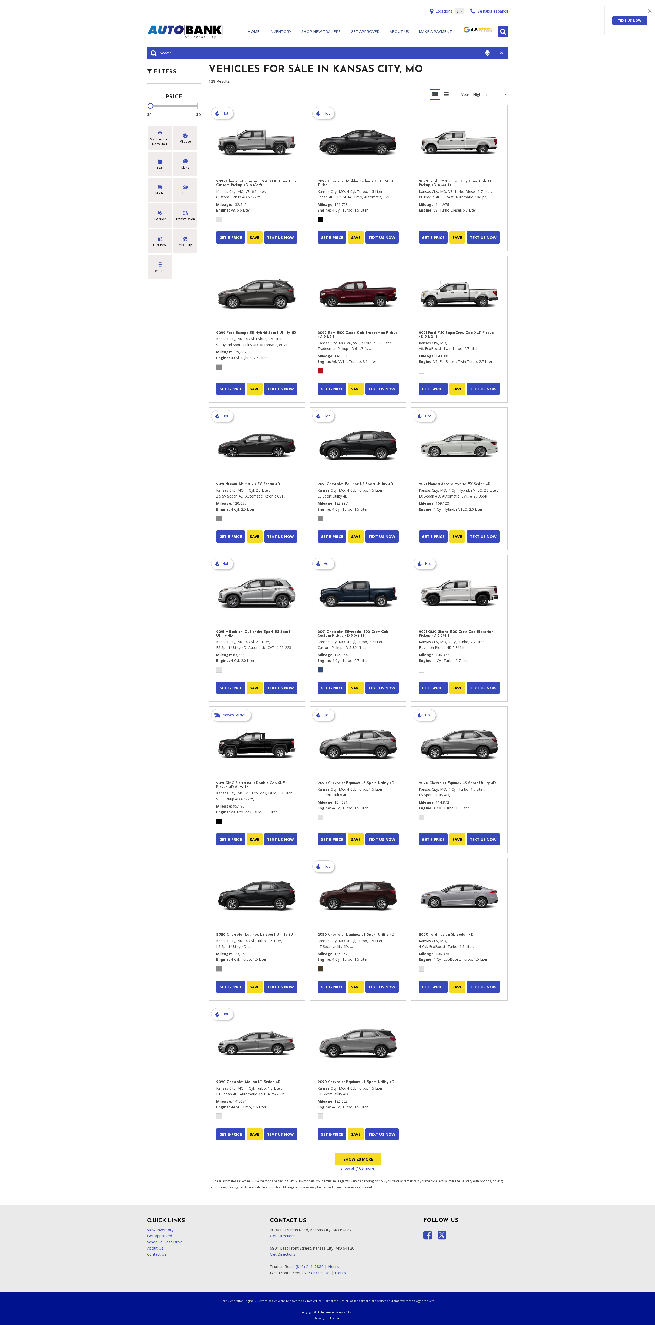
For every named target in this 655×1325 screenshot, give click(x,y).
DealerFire (314, 1301)
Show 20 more (358, 1159)
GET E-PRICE (230, 237)
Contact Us (157, 1254)
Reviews (477, 32)
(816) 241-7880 (310, 1266)
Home (253, 31)
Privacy (319, 1318)
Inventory (280, 31)
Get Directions (283, 1235)
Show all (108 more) (358, 1168)
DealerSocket (348, 1301)
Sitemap (335, 1318)
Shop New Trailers (321, 31)
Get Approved (365, 31)
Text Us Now (629, 20)
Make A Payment (435, 31)
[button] (503, 31)
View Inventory (160, 1229)
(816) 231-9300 (316, 1272)
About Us (399, 31)
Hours (333, 1266)
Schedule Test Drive (165, 1241)
